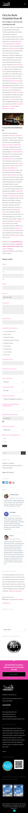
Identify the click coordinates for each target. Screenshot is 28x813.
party (8, 67)
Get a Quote (14, 674)
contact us (5, 248)
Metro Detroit (6, 87)
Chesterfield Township (8, 170)
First (3, 271)
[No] (26, 807)
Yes (5, 438)
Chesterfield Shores (17, 152)
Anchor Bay (19, 163)
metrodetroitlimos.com (8, 714)
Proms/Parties (7, 346)
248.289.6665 (10, 251)
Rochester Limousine (15, 44)
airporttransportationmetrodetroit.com (13, 719)
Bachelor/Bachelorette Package (11, 340)
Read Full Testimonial (15, 591)
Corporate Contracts (9, 337)
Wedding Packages (8, 343)
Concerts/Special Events (9, 331)
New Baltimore (12, 168)
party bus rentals (14, 48)
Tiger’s (4, 71)
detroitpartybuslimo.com (9, 712)
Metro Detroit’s (18, 104)
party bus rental (17, 64)
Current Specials (8, 352)
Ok (14, 810)
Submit (4, 445)
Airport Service (7, 334)
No (5, 441)
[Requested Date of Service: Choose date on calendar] (3, 421)
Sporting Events (8, 349)
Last (3, 279)
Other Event (7, 354)
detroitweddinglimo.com (9, 716)
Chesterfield (13, 149)
